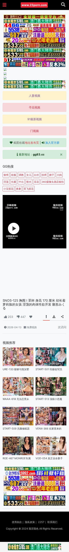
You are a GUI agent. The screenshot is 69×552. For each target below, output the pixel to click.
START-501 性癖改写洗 (49, 369)
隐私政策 (30, 522)
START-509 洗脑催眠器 (16, 428)
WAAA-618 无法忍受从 (16, 398)
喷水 (28, 181)
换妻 (18, 188)
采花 (36, 181)
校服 (13, 174)
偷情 (6, 174)
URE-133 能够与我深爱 (16, 369)
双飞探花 (29, 188)
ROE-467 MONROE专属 (17, 458)
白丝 (36, 174)
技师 (44, 174)
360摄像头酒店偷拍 (53, 181)
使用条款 (17, 522)
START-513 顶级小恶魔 (49, 398)
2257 (41, 522)
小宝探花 (8, 188)
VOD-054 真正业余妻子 (49, 458)
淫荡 (6, 181)
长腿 (13, 181)
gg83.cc (38, 154)
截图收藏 (26, 142)
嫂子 (51, 174)
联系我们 (52, 522)
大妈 (59, 174)
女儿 (28, 174)
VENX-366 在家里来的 (48, 428)
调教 (21, 174)
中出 (21, 181)
